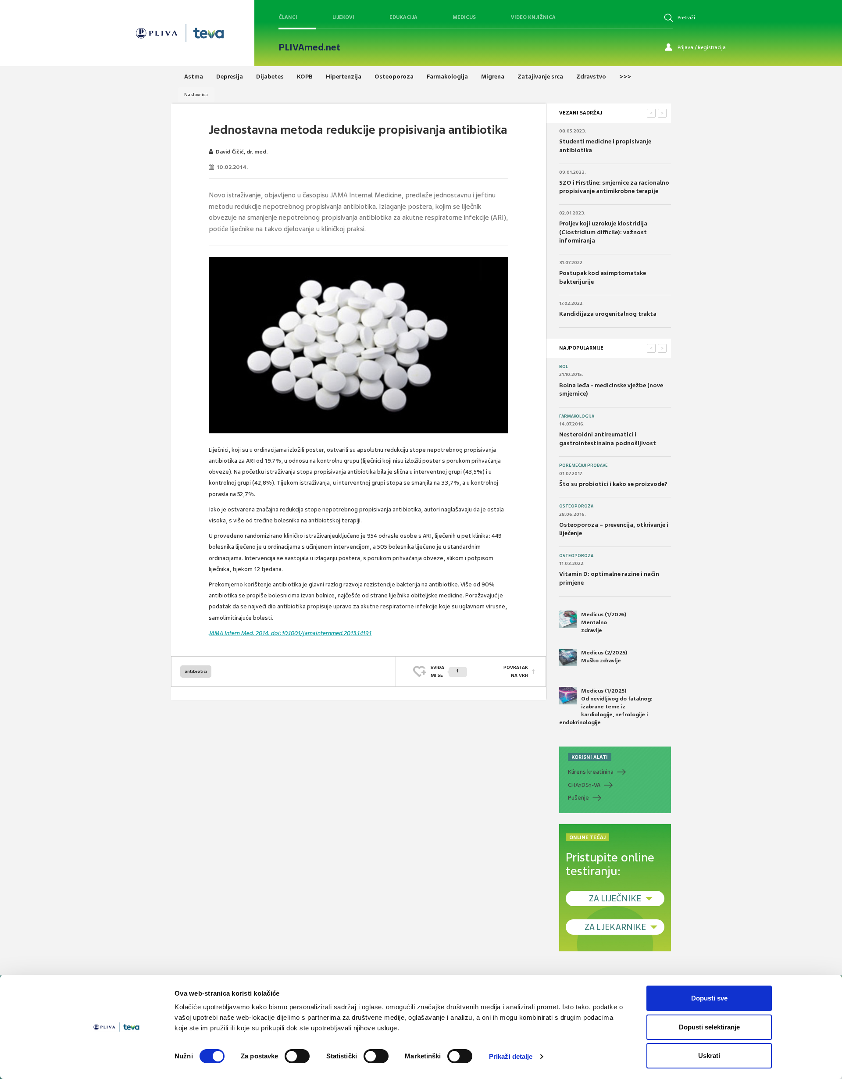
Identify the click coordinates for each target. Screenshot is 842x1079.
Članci (287, 17)
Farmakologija (576, 416)
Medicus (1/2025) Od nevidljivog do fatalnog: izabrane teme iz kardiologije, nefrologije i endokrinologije (606, 706)
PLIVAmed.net (309, 47)
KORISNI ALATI (589, 757)
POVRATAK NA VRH (515, 671)
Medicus (464, 17)
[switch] (297, 1056)
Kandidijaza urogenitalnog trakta (607, 314)
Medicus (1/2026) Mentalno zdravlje (603, 622)
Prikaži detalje (511, 1056)
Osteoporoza (576, 506)
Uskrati (709, 1055)
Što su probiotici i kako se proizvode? (613, 484)
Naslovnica (196, 94)
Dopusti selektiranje (709, 1027)
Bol (563, 366)
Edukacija (403, 17)
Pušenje (578, 797)
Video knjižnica (533, 17)
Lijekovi (343, 17)
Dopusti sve (709, 998)
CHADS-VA (584, 785)
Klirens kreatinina (591, 771)
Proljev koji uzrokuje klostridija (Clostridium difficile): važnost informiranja (603, 232)
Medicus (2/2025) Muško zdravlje (604, 656)
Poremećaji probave (583, 465)
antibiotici (196, 671)
